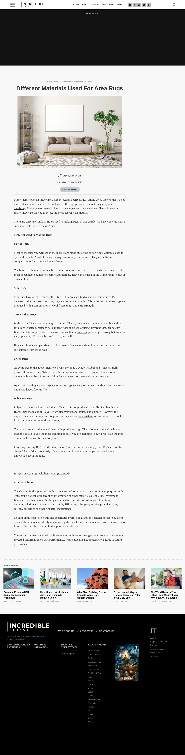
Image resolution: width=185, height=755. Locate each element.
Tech (104, 4)
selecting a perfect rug (72, 199)
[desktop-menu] (12, 4)
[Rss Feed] (144, 5)
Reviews (95, 4)
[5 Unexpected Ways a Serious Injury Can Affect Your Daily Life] (129, 578)
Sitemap (154, 656)
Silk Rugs (19, 296)
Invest (90, 688)
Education (92, 666)
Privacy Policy (156, 652)
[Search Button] (172, 5)
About (153, 638)
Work (111, 4)
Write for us (66, 631)
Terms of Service (158, 649)
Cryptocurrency (95, 662)
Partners (154, 645)
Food (90, 677)
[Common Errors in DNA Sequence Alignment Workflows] (18, 578)
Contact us (106, 631)
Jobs (158, 601)
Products (92, 703)
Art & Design (93, 651)
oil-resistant (85, 416)
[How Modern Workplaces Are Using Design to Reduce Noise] (55, 578)
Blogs (92, 644)
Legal (116, 601)
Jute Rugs (83, 332)
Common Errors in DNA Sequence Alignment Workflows (16, 595)
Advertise (87, 631)
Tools (56, 601)
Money (91, 695)
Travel (90, 714)
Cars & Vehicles (95, 654)
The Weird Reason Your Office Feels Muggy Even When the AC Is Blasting (164, 595)
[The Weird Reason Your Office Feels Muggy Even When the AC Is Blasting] (166, 578)
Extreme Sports (68, 653)
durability (19, 208)
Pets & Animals (94, 699)
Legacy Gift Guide (158, 641)
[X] (135, 5)
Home (85, 4)
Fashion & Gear (95, 673)
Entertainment (94, 669)
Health (76, 4)
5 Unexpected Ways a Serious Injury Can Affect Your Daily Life (127, 595)
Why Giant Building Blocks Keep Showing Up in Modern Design (91, 595)
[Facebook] (130, 5)
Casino (91, 658)
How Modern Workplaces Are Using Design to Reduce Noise (54, 595)
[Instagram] (139, 5)
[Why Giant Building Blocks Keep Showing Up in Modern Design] (92, 578)
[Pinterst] (149, 5)
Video (90, 718)
